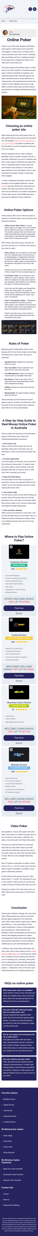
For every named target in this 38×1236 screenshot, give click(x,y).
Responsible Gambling (11, 1205)
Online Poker (7, 1147)
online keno (16, 954)
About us (6, 1200)
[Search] (30, 9)
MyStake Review (9, 1099)
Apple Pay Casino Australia (12, 1169)
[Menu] (34, 9)
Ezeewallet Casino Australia (13, 1174)
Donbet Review (8, 1105)
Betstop (5, 186)
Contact (6, 1194)
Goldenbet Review (9, 1116)
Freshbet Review (9, 1122)
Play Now (19, 608)
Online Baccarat (8, 1153)
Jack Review (7, 1110)
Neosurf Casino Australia (12, 1180)
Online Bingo (7, 1136)
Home (3, 21)
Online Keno (7, 1141)
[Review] (19, 552)
